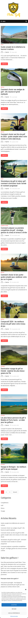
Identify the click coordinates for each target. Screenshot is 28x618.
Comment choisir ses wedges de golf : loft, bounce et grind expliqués (12, 91)
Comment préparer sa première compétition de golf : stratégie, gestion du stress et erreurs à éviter (14, 230)
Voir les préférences (14, 613)
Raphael (7, 52)
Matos (2, 87)
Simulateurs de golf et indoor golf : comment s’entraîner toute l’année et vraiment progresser (14, 183)
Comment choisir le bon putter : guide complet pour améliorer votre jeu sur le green (14, 277)
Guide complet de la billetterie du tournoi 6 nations (13, 48)
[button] (26, 589)
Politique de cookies (14, 616)
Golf (2, 44)
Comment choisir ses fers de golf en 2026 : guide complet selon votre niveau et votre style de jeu (14, 136)
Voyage (3, 366)
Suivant (15, 492)
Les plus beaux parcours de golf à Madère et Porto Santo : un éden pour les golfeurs (13, 420)
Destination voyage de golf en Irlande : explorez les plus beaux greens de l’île (12, 371)
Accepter (14, 605)
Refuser (14, 609)
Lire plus (5, 64)
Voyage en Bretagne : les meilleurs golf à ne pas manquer (13, 468)
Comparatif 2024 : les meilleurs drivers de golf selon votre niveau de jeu (13, 324)
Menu (4, 21)
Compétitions (4, 225)
